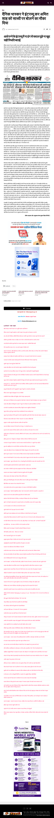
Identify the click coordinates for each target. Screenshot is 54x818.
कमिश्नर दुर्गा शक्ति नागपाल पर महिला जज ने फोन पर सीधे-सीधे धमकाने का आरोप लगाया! (21, 339)
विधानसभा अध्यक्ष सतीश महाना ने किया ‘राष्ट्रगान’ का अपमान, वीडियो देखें (18, 418)
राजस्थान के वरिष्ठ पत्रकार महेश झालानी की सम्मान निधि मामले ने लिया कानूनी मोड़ (20, 360)
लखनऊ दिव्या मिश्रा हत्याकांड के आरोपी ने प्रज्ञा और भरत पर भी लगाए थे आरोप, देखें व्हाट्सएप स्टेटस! (24, 517)
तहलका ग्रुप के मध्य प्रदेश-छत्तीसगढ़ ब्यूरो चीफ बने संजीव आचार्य (17, 494)
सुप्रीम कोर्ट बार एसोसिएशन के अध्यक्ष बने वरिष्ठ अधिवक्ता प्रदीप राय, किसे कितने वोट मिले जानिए (23, 670)
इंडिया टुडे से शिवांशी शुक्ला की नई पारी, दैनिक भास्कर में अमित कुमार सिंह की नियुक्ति (21, 480)
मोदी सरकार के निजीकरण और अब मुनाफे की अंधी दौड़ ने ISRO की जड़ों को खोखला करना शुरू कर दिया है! (25, 400)
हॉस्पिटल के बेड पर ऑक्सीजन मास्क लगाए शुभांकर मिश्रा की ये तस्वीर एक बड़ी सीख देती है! (22, 663)
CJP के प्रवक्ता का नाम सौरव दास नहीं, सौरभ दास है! (14, 505)
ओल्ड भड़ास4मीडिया (33, 812)
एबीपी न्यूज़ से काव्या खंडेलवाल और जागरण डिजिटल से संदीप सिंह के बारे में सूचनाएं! (20, 513)
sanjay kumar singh (16, 301)
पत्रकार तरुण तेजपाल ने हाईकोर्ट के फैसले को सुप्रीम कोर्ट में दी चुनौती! (18, 472)
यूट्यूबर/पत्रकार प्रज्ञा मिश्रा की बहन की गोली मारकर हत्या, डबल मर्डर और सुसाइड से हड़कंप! (23, 569)
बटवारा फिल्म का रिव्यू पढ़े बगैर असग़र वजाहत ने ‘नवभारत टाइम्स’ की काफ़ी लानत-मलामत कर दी (23, 681)
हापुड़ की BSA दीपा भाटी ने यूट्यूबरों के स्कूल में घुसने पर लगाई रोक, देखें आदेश (19, 389)
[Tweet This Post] (47, 29)
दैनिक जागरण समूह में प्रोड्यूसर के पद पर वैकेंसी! (13, 392)
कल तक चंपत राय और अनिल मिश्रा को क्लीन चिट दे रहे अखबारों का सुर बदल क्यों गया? (21, 644)
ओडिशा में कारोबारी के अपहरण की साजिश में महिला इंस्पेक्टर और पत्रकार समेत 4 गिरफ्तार (22, 572)
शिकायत (45, 811)
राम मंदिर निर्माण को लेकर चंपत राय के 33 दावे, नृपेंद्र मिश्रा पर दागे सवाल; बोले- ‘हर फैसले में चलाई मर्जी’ (24, 520)
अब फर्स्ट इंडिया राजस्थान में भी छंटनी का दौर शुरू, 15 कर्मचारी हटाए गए (18, 426)
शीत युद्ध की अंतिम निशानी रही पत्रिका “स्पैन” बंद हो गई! (15, 598)
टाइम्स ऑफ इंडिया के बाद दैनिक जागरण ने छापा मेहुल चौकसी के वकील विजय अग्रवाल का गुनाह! (23, 565)
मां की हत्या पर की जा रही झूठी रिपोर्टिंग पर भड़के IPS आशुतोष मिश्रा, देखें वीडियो (20, 674)
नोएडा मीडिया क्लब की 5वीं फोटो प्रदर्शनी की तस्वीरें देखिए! (15, 602)
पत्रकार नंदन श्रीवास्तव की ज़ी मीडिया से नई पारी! (14, 546)
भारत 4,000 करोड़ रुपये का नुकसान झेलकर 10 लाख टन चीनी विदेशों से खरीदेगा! (20, 487)
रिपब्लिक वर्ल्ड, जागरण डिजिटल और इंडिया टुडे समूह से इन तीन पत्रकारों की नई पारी (20, 585)
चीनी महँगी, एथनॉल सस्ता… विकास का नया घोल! (13, 532)
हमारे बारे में (27, 812)
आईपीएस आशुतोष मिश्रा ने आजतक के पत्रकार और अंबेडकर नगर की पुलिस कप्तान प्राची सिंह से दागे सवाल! (25, 651)
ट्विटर (38, 811)
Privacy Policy (47, 812)
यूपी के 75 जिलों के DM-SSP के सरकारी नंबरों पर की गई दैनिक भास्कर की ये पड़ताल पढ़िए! (22, 502)
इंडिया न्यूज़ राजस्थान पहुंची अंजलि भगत (12, 705)
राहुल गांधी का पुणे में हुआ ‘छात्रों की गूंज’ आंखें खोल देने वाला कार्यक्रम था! (18, 411)
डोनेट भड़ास (41, 811)
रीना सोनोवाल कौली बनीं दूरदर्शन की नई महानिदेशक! (14, 605)
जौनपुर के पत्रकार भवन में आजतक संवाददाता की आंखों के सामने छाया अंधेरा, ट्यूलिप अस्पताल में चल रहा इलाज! (26, 617)
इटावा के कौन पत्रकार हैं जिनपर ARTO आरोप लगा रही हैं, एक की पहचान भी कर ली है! (21, 430)
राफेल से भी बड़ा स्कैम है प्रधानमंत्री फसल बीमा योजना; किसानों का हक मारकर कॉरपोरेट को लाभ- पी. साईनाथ (26, 655)
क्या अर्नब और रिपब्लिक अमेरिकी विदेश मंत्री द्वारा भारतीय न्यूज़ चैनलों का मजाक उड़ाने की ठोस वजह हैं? (24, 336)
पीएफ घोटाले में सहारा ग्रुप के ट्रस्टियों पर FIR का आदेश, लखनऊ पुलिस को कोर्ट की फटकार (22, 666)
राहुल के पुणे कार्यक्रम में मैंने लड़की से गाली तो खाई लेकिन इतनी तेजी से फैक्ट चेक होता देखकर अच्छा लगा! (25, 415)
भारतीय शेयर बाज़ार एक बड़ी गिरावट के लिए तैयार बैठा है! (15, 613)
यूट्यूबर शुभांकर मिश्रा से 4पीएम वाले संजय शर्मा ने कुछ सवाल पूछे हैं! (17, 539)
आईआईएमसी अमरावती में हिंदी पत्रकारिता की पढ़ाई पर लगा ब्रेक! (17, 543)
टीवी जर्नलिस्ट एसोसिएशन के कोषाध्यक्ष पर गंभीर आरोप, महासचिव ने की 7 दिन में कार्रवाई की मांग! (23, 648)
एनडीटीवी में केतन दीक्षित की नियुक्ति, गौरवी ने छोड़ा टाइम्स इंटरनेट (17, 396)
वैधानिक (48, 811)
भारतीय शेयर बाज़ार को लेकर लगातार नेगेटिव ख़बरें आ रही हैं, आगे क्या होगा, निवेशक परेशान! (22, 550)
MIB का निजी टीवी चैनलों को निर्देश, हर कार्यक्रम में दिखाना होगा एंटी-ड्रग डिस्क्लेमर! (21, 498)
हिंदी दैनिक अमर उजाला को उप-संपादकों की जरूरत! (14, 483)
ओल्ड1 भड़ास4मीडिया (40, 812)
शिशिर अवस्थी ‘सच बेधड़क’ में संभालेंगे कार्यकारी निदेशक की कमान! (17, 528)
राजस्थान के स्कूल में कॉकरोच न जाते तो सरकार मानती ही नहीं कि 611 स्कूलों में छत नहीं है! (22, 442)
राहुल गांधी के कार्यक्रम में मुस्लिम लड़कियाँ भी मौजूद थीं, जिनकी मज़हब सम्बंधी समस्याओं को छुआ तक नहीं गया (25, 380)
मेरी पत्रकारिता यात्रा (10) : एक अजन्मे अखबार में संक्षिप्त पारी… (16, 347)
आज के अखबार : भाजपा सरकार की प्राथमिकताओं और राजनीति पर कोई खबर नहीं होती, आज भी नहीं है (24, 637)
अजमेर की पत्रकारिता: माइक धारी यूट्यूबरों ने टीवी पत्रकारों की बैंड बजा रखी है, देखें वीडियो (22, 620)
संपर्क (25, 812)
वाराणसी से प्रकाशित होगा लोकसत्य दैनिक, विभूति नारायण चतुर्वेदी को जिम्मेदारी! (20, 407)
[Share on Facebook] (44, 29)
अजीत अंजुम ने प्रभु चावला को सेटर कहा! (12, 659)
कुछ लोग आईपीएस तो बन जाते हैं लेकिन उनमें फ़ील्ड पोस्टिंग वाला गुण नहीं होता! (19, 446)
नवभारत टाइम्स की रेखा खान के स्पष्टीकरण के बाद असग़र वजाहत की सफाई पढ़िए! (20, 678)
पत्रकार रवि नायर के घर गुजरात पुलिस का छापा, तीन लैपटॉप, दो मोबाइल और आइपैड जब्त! (22, 581)
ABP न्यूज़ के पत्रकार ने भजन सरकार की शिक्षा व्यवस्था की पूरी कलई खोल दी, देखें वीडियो (22, 453)
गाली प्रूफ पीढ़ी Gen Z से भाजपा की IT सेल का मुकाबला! (15, 609)
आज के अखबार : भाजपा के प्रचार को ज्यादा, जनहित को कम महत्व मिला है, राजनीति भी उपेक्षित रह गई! (24, 701)
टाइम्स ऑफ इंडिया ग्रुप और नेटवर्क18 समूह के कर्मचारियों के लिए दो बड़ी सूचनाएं (20, 367)
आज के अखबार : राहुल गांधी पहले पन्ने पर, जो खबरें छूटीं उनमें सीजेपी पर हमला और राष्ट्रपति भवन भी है (24, 461)
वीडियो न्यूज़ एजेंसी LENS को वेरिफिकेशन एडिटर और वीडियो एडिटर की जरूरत (20, 628)
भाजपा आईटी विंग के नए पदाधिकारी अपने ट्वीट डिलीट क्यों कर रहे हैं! (17, 624)
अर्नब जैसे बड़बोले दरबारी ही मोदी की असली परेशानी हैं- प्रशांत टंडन (17, 465)
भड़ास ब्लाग (31, 811)
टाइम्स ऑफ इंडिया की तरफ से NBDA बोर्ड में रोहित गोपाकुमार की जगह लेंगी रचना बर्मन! (21, 450)
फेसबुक (35, 811)
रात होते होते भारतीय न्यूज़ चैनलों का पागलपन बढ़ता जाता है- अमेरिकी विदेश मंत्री (20, 343)
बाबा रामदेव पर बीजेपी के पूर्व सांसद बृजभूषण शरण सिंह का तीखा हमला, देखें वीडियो (20, 468)
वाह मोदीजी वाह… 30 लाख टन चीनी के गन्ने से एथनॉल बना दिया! (16, 524)
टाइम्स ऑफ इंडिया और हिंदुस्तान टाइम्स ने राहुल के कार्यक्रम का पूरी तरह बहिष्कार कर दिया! (22, 404)
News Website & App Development (43, 815)
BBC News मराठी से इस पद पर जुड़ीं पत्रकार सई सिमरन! (15, 328)
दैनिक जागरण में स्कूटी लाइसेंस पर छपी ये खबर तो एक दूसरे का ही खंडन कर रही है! (20, 332)
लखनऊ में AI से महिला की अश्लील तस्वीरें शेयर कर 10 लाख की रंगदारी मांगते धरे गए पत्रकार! (22, 356)
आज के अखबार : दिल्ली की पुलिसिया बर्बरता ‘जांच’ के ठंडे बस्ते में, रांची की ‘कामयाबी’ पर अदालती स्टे (23, 491)
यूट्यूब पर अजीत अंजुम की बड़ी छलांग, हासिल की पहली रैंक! (16, 422)
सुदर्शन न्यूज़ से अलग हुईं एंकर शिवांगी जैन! (12, 363)
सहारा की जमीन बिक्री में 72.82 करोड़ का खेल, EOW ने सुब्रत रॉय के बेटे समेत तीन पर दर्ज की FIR (24, 457)
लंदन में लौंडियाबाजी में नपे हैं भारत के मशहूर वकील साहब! (15, 558)
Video (27, 811)
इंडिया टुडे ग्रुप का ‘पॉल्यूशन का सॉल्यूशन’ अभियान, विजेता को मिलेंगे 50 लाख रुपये (20, 439)
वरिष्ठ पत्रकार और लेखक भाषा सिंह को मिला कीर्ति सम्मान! (15, 476)
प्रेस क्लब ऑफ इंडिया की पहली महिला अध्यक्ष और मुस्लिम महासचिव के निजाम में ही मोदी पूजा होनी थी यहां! (25, 554)
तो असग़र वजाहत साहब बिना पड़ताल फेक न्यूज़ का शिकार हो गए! (17, 640)
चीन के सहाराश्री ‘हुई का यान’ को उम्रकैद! (12, 535)
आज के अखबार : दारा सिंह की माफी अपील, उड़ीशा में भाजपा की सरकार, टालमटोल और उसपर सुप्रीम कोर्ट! (25, 561)
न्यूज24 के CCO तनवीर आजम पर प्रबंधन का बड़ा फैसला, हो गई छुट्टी (18, 708)
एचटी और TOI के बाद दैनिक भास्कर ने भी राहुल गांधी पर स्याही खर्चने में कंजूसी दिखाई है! (21, 371)
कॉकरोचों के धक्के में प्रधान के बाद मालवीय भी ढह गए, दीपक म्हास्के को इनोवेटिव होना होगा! (22, 589)
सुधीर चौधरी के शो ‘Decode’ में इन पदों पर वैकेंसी (14, 509)
